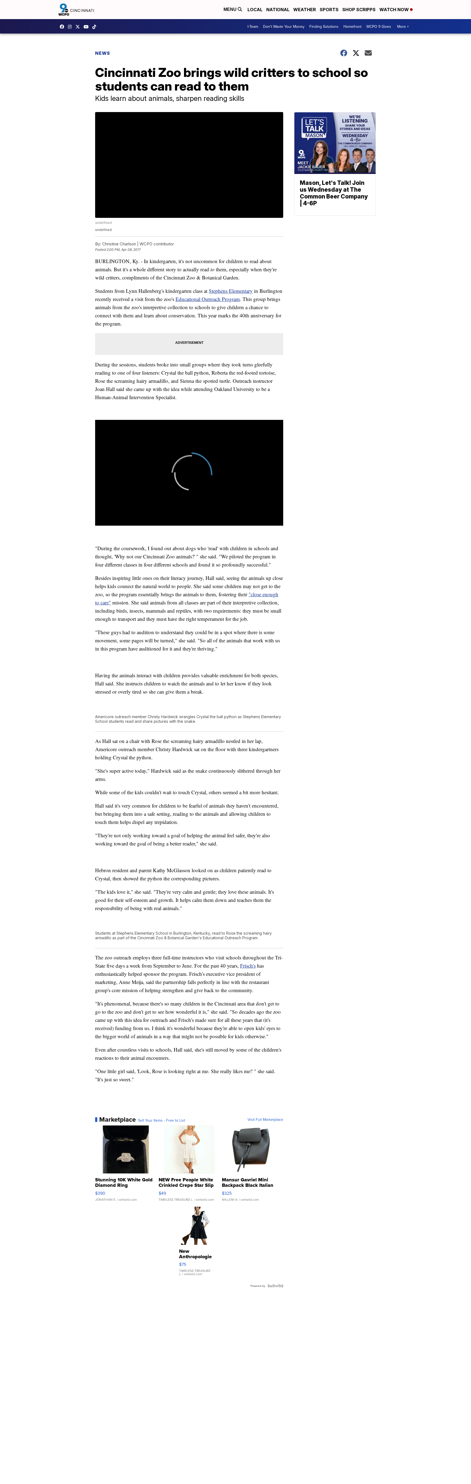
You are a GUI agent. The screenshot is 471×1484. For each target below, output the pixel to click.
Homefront (352, 26)
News (102, 53)
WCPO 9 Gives (378, 26)
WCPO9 (63, 27)
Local (254, 9)
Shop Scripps (359, 9)
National (277, 9)
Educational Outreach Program (208, 299)
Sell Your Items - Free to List (161, 1120)
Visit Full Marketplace (265, 1119)
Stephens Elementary (231, 290)
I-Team (252, 26)
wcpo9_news (71, 27)
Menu (231, 9)
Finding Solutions (324, 26)
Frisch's (248, 965)
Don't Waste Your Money (283, 26)
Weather (304, 9)
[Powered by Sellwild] (275, 1286)
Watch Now (394, 9)
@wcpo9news (95, 27)
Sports (329, 9)
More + (403, 26)
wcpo (79, 27)
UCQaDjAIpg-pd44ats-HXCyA (87, 27)
